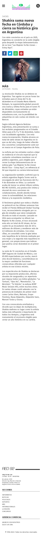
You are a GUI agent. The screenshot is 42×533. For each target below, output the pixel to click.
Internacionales (8, 507)
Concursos (6, 511)
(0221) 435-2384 (7, 525)
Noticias (5, 497)
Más (3, 504)
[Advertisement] (21, 344)
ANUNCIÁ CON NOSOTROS (11, 522)
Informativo (7, 495)
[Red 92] (21, 6)
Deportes (5, 502)
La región (6, 509)
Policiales (6, 500)
